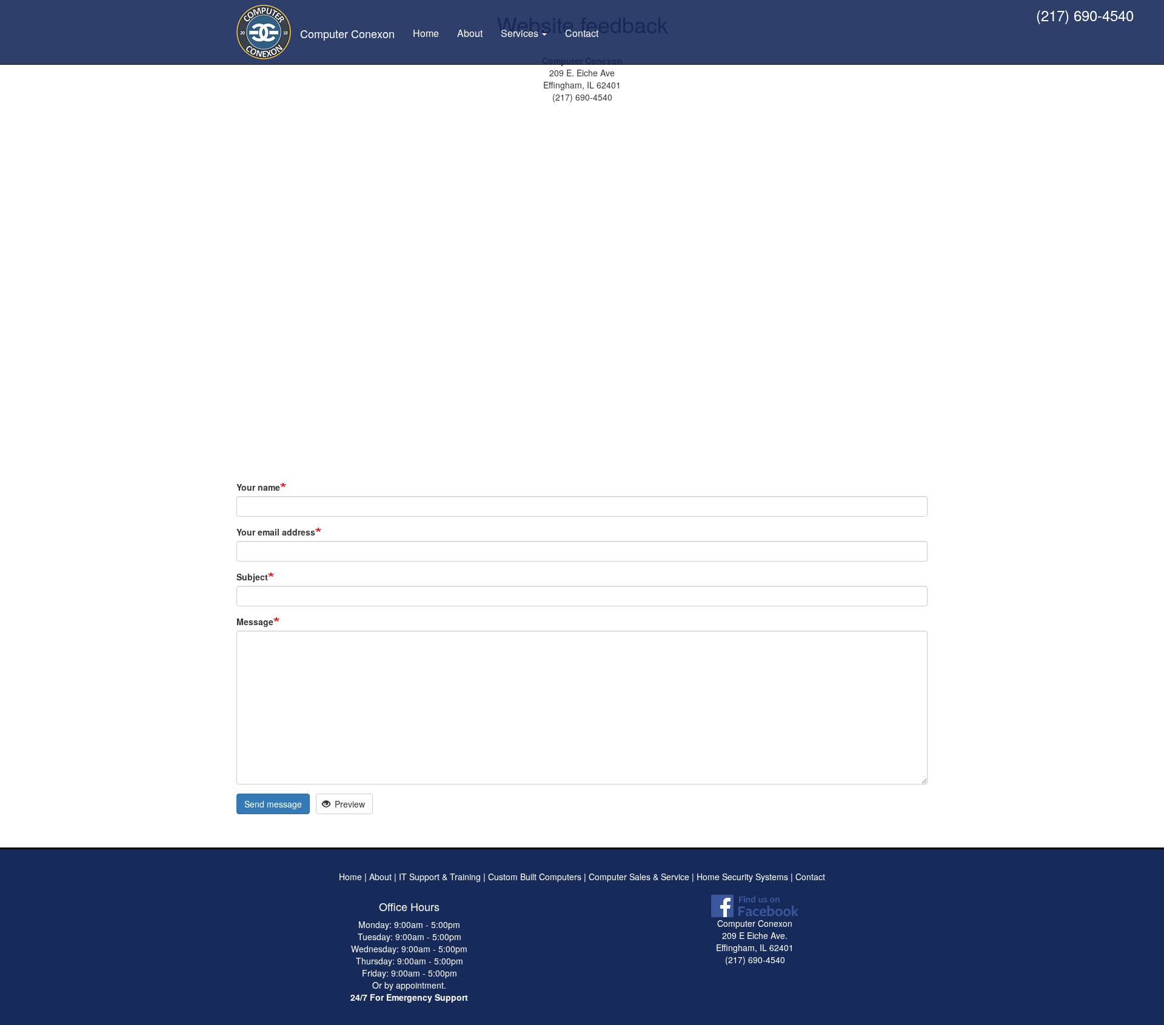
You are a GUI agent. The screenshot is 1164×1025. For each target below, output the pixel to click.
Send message (273, 804)
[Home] (268, 32)
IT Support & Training (438, 877)
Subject (252, 577)
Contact (581, 33)
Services (521, 33)
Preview (348, 804)
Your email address (275, 532)
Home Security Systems (742, 877)
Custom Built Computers (534, 877)
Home (426, 33)
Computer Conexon (347, 33)
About (470, 33)
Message (254, 621)
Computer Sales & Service (639, 877)
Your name (258, 487)
